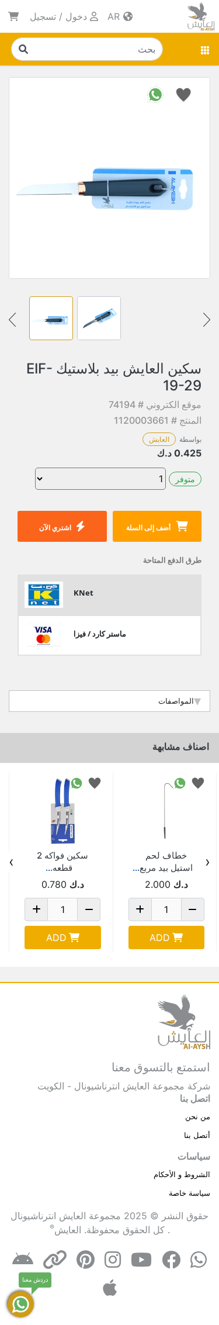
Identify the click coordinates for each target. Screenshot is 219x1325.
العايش (159, 439)
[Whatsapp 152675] (180, 782)
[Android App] (22, 1259)
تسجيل (43, 16)
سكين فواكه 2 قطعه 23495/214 (62, 867)
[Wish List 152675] (198, 782)
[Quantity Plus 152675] (140, 909)
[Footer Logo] (184, 1020)
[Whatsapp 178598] (76, 782)
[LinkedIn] (55, 1259)
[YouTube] (141, 1259)
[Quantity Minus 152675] (192, 909)
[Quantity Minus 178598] (88, 909)
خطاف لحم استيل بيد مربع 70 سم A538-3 (166, 867)
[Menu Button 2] (205, 49)
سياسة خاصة (189, 1193)
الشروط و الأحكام (182, 1174)
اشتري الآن (55, 527)
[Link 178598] (63, 811)
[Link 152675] (166, 811)
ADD (160, 937)
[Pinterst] (86, 1259)
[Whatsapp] (198, 1259)
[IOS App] (110, 1287)
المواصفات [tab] (176, 700)
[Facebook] (171, 1259)
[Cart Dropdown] (13, 16)
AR (115, 16)
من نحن (197, 1116)
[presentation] (207, 862)
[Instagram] (113, 1259)
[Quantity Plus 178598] (36, 909)
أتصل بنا (197, 1135)
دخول (76, 16)
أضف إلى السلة (148, 527)
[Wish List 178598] (94, 782)
